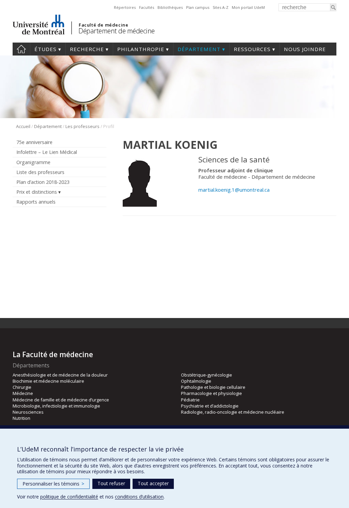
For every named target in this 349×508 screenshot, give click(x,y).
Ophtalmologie (196, 381)
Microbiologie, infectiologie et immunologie (56, 406)
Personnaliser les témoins (53, 483)
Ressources (252, 49)
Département (199, 49)
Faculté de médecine (103, 25)
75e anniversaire (34, 142)
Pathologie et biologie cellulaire (213, 387)
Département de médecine (116, 30)
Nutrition (21, 418)
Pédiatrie (190, 400)
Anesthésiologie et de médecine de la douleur (60, 375)
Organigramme (33, 162)
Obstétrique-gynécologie (206, 375)
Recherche (87, 49)
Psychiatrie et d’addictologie (210, 406)
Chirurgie (22, 387)
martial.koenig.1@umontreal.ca (234, 189)
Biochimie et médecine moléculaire (48, 381)
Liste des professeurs (40, 172)
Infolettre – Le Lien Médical (46, 152)
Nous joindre (305, 49)
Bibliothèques (170, 7)
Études (45, 49)
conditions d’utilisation (139, 496)
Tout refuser (111, 483)
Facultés (146, 7)
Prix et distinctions (36, 192)
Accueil (21, 49)
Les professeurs (82, 126)
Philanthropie (140, 49)
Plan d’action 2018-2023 (43, 182)
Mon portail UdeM (248, 7)
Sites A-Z (220, 7)
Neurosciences (28, 412)
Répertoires (125, 7)
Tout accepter (153, 483)
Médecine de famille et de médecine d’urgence (61, 400)
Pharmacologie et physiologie (211, 393)
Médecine (23, 393)
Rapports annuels (36, 202)
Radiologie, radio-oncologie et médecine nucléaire (232, 412)
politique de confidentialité (69, 496)
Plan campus (197, 7)
